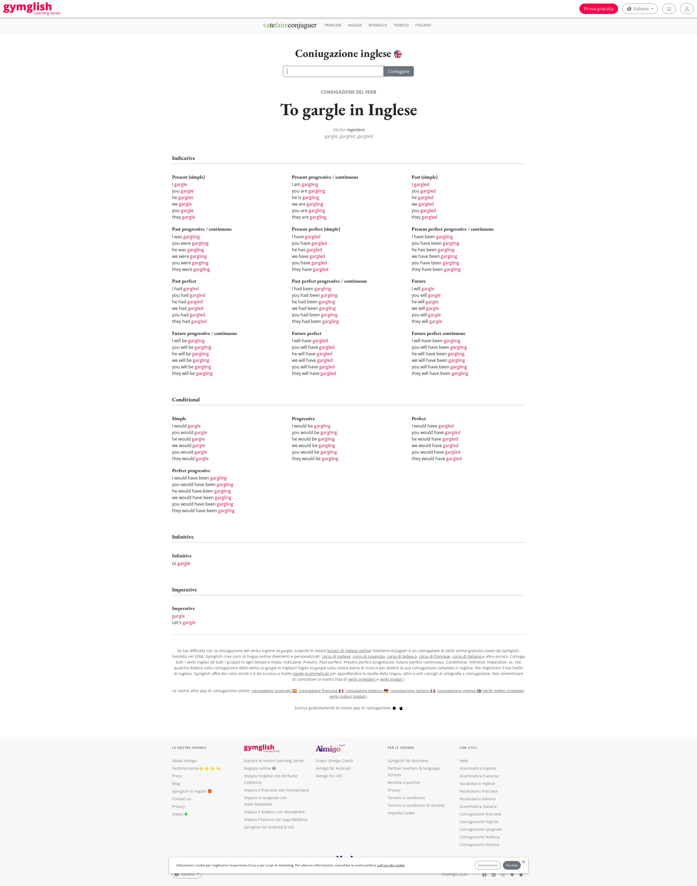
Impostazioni (487, 865)
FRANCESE (333, 25)
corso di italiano (467, 656)
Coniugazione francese (480, 814)
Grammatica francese (479, 775)
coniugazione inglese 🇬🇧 (459, 690)
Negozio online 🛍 (260, 768)
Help (464, 760)
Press (177, 775)
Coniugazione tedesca (480, 836)
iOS (291, 827)
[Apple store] (401, 708)
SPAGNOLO (377, 25)
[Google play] (394, 708)
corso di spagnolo (369, 656)
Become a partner (404, 782)
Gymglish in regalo (189, 791)
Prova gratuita (598, 9)
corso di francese (434, 656)
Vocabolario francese (479, 791)
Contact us (181, 798)
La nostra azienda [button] (189, 748)
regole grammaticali (311, 673)
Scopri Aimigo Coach (334, 760)
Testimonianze (185, 768)
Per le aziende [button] (401, 748)
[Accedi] (687, 9)
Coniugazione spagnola (481, 829)
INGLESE (355, 25)
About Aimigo (184, 760)
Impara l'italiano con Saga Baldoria (275, 819)
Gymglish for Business (408, 760)
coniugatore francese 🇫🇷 (321, 690)
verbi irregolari (362, 679)
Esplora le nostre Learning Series (274, 760)
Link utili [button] (468, 748)
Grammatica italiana (478, 806)
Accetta (512, 865)
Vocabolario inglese (477, 783)
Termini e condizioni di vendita (416, 805)
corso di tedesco (402, 656)
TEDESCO (401, 25)
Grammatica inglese (478, 768)
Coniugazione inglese (479, 821)
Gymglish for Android (263, 827)
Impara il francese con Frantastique (276, 790)
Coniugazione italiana (479, 844)
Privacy (178, 806)
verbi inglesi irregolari (504, 690)
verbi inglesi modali (347, 696)
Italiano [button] (641, 9)
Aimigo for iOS (329, 775)
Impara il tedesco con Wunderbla (274, 811)
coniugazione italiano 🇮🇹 (412, 690)
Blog (176, 783)
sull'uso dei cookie (391, 865)
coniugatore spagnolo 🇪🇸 (274, 690)
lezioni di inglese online (349, 650)
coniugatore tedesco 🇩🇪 (367, 690)
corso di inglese (336, 656)
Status (178, 814)
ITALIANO (423, 25)
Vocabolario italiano (478, 798)
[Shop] (669, 9)
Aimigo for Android (333, 768)
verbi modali (392, 679)
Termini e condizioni (406, 797)
